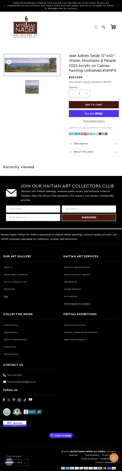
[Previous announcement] (4, 6)
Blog (6, 296)
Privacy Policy (10, 347)
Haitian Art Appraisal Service (76, 267)
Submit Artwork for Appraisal (77, 275)
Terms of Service (11, 354)
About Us (8, 267)
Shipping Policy (10, 332)
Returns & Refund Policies (15, 340)
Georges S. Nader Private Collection (80, 332)
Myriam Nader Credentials (15, 275)
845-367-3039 (15, 375)
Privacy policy (109, 455)
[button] (95, 27)
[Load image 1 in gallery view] (32, 87)
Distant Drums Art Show (74, 325)
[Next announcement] (118, 6)
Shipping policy (108, 459)
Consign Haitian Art (72, 289)
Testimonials (9, 289)
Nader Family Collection (75, 340)
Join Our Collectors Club (15, 282)
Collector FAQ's (11, 325)
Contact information (105, 462)
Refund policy (92, 455)
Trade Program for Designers (77, 304)
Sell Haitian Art (70, 282)
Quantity (73, 87)
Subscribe (89, 217)
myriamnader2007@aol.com (22, 382)
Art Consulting (70, 296)
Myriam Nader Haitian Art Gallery (87, 451)
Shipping (87, 82)
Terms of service (89, 459)
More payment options (94, 121)
